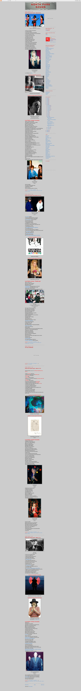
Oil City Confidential (29, 347)
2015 (47, 98)
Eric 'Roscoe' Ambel (48, 59)
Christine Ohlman (48, 52)
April (48, 115)
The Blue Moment (48, 157)
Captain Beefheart (33, 190)
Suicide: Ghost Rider (27, 338)
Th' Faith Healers (28, 231)
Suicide (29, 191)
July (48, 111)
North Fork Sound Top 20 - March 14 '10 (33, 368)
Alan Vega (29, 342)
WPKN (46, 34)
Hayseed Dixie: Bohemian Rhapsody (30, 638)
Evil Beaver (38, 190)
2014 (47, 99)
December (48, 105)
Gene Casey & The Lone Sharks (50, 145)
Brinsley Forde (48, 51)
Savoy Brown (47, 83)
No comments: (35, 363)
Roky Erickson (48, 82)
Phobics (47, 78)
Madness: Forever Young (28, 325)
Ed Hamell (47, 93)
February (48, 127)
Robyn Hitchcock (48, 81)
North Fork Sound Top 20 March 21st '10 (33, 195)
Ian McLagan (47, 67)
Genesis (47, 63)
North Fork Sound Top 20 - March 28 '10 (33, 12)
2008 (47, 131)
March (48, 116)
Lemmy (47, 94)
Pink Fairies (47, 79)
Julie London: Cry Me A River (29, 320)
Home (35, 684)
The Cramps (31, 343)
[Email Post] (38, 363)
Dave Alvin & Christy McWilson (50, 53)
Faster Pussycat (48, 60)
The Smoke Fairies (28, 565)
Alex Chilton (27, 216)
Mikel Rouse (47, 75)
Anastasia (38, 619)
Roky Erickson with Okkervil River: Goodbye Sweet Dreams (33, 649)
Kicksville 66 (47, 147)
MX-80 (46, 77)
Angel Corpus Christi (48, 49)
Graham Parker (48, 64)
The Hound (47, 158)
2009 (47, 130)
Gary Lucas (47, 62)
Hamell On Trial (27, 637)
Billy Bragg (47, 50)
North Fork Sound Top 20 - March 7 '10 (32, 537)
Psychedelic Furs (48, 80)
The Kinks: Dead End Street (29, 233)
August (48, 110)
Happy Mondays (48, 66)
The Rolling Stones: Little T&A (29, 650)
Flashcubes (47, 61)
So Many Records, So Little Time (50, 156)
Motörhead (47, 76)
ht (51, 37)
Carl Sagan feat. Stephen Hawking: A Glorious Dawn (33, 568)
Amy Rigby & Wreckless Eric (50, 48)
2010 (47, 104)
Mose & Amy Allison (28, 219)
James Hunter (47, 68)
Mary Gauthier (48, 74)
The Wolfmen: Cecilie (28, 559)
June (48, 112)
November (48, 106)
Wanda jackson (27, 533)
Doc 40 (47, 142)
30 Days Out (47, 135)
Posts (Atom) (30, 686)
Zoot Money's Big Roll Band (29, 340)
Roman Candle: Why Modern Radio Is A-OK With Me (33, 235)
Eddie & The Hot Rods (49, 143)
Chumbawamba (27, 343)
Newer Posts (26, 684)
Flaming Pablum (48, 144)
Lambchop (47, 148)
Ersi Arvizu (26, 634)
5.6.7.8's (29, 190)
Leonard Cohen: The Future (28, 643)
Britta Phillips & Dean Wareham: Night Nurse (32, 227)
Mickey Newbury (48, 149)
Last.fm (35, 619)
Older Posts (42, 684)
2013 (47, 100)
